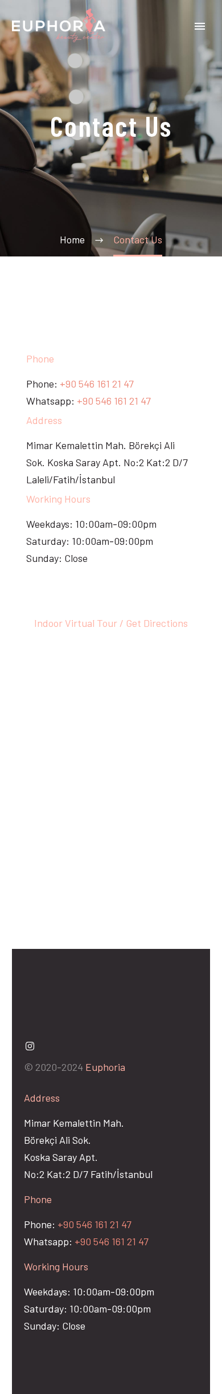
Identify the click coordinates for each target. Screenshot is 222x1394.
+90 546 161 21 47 (97, 383)
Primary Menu (200, 26)
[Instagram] (29, 1045)
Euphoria (105, 1067)
